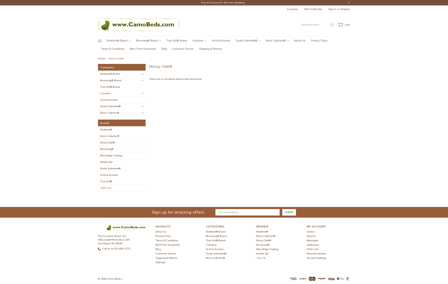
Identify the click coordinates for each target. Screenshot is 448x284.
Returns (311, 236)
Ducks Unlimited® (247, 40)
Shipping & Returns (210, 48)
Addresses (313, 244)
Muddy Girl (106, 162)
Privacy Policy (319, 40)
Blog (164, 48)
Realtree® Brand (117, 40)
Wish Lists (312, 249)
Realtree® (106, 129)
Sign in (332, 9)
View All (106, 187)
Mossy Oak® (107, 142)
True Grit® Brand (176, 40)
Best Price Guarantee (143, 48)
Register (345, 9)
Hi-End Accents (221, 40)
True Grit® (106, 181)
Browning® (106, 149)
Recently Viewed (316, 253)
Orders (311, 231)
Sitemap (160, 262)
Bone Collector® (276, 40)
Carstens (198, 40)
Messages (312, 240)
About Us (300, 40)
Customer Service (183, 48)
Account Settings (316, 257)
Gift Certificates (313, 9)
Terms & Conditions (112, 48)
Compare (292, 9)
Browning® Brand (147, 40)
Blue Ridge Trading (111, 155)
